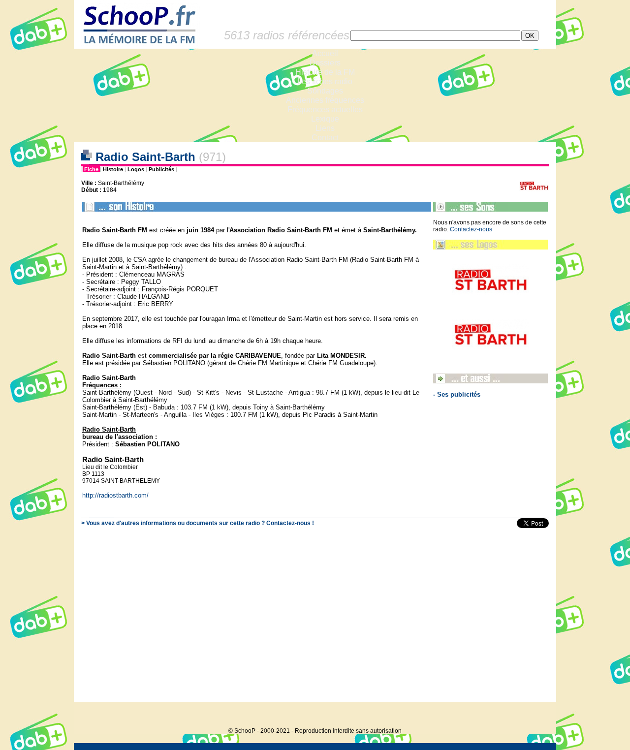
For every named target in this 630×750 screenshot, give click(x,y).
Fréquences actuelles (325, 109)
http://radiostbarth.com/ (115, 495)
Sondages (325, 91)
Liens (325, 128)
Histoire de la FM (325, 72)
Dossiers (325, 63)
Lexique (325, 119)
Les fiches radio (324, 81)
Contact (325, 137)
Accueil (325, 53)
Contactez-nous (471, 229)
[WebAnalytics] (536, 716)
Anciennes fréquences (325, 100)
